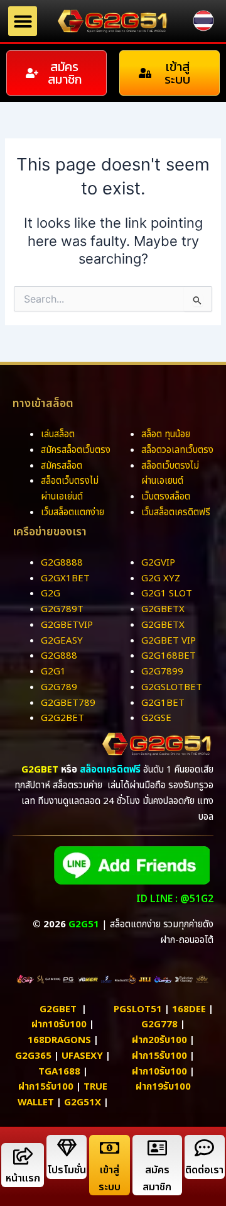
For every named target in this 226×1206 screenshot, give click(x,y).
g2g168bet (168, 656)
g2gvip (158, 563)
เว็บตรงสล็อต (165, 496)
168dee (189, 1009)
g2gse (156, 718)
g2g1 (53, 671)
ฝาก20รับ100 (159, 1040)
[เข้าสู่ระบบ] (109, 1148)
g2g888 (59, 656)
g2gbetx (163, 609)
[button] (23, 21)
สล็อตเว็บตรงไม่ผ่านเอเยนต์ (170, 474)
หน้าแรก (23, 1178)
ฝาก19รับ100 (163, 1087)
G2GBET (39, 769)
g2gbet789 (68, 703)
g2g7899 (162, 671)
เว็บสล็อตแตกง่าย (72, 512)
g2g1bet (163, 703)
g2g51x (82, 1102)
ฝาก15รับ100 (45, 1087)
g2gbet (58, 1009)
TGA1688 (59, 1071)
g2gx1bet (65, 578)
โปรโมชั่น (66, 1170)
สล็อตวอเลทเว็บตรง (177, 450)
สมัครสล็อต (61, 466)
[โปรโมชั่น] (67, 1148)
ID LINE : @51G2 (174, 899)
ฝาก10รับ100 (59, 1024)
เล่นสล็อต (58, 434)
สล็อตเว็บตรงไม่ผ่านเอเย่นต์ (70, 489)
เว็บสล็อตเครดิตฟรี (175, 512)
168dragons (59, 1040)
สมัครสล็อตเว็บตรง (75, 450)
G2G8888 (62, 563)
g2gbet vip (168, 641)
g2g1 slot (166, 593)
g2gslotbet (171, 687)
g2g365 (33, 1056)
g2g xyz (160, 578)
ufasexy (82, 1056)
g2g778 (159, 1024)
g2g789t (62, 609)
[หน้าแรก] (23, 1156)
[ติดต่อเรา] (204, 1148)
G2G (50, 593)
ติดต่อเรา (204, 1170)
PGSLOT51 (138, 1009)
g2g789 (59, 687)
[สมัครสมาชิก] (157, 1148)
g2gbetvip (67, 625)
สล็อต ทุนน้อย (165, 434)
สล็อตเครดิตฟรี (110, 769)
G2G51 (83, 924)
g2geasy (62, 641)
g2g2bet (62, 718)
